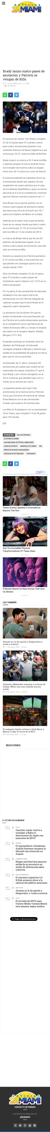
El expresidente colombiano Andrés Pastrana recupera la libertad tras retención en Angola (31, 849)
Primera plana (21, 859)
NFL (40, 446)
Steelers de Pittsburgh (14, 454)
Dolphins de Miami (11, 439)
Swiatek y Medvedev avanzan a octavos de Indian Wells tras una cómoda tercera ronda (24, 686)
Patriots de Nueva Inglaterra (16, 450)
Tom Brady (30, 454)
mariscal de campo (28, 446)
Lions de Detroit (11, 446)
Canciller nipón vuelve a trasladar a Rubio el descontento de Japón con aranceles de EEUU (29, 834)
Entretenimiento (22, 875)
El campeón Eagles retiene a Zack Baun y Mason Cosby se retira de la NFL (23, 730)
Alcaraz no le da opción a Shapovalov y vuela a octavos (23, 642)
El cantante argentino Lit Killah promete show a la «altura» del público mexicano (31, 880)
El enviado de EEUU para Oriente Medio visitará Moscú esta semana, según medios (31, 904)
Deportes (12, 86)
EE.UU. (18, 827)
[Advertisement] (25, 40)
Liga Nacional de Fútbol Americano (19, 442)
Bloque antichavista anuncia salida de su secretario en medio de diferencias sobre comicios (31, 865)
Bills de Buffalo (23, 435)
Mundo (18, 843)
